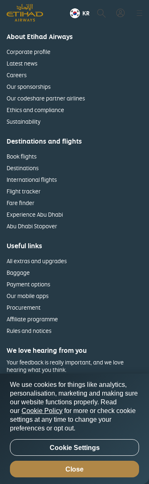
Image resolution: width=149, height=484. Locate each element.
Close (74, 469)
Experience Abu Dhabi (35, 214)
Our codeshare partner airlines (46, 98)
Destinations (22, 168)
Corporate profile (28, 52)
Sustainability (24, 121)
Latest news (22, 63)
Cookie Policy (42, 410)
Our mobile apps (27, 296)
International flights (32, 179)
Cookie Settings (75, 447)
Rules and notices (29, 331)
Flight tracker (24, 191)
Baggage (18, 272)
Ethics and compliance (35, 110)
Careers (16, 75)
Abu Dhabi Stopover (32, 226)
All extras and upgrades (37, 261)
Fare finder (20, 203)
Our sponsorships (28, 86)
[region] (74, 429)
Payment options (28, 284)
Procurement (24, 307)
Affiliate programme (32, 319)
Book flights (21, 156)
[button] (79, 13)
